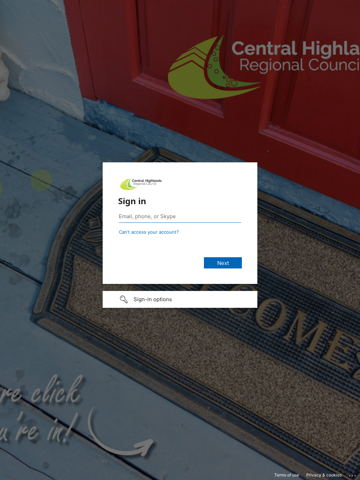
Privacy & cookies (324, 475)
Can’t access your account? (149, 232)
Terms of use (286, 475)
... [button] (353, 474)
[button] (180, 299)
